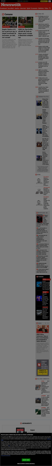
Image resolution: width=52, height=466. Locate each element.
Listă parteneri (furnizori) (5, 455)
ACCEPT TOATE (26, 459)
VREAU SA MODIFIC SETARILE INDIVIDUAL (26, 463)
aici (9, 445)
